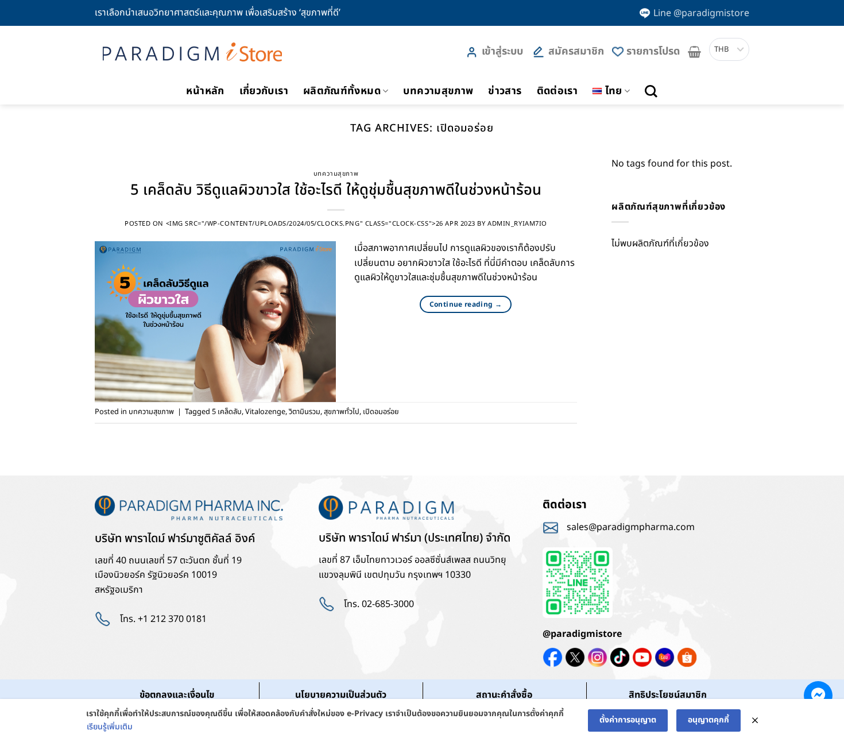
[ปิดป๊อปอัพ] (755, 720)
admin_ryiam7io (517, 224)
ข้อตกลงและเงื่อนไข (177, 695)
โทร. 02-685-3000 (379, 604)
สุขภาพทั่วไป (341, 412)
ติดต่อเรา (557, 91)
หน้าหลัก (205, 91)
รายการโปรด (653, 51)
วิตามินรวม (304, 412)
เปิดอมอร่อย (381, 412)
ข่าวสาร (504, 91)
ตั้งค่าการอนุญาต (627, 720)
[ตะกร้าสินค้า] (694, 51)
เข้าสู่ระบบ (502, 51)
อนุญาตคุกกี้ (708, 720)
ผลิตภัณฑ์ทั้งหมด (342, 91)
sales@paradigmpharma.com (631, 527)
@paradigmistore (582, 634)
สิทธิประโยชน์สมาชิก (668, 695)
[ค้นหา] (651, 91)
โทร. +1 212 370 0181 (163, 619)
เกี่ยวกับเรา (263, 91)
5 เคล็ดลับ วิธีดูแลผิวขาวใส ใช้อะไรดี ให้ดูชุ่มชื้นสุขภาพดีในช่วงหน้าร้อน (335, 190)
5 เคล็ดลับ (227, 412)
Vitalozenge (265, 412)
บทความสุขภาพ (438, 91)
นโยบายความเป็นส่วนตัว (340, 695)
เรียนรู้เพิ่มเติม (110, 727)
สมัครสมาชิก (576, 51)
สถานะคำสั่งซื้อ (504, 695)
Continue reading (465, 304)
